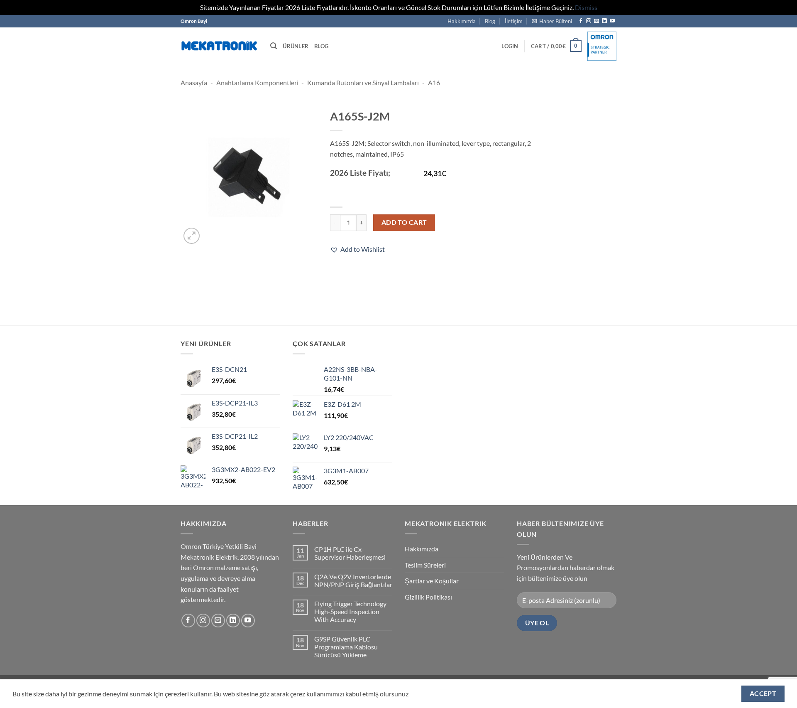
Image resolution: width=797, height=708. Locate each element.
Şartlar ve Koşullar (432, 581)
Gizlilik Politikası (428, 597)
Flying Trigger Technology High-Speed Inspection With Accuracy (350, 611)
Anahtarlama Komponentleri (257, 82)
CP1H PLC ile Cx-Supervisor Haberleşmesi (350, 553)
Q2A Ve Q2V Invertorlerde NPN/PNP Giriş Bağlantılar (353, 580)
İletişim (514, 21)
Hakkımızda (461, 21)
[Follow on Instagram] (588, 21)
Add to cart (404, 222)
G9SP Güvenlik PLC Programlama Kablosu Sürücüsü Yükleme (346, 647)
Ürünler (295, 46)
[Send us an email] (596, 21)
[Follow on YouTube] (612, 21)
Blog (490, 21)
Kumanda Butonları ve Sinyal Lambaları (363, 82)
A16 (434, 82)
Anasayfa (194, 82)
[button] (552, 21)
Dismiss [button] (586, 7)
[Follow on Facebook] (580, 21)
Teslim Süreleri (425, 565)
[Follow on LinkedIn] (604, 21)
